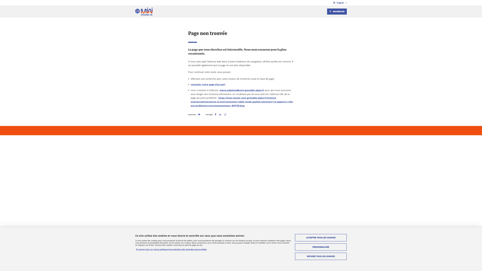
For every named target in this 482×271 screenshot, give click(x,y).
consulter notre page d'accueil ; (208, 84)
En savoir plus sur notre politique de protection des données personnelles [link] (171, 249)
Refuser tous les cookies (321, 256)
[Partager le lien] (225, 114)
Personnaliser (320, 247)
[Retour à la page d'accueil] (144, 12)
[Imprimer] (199, 114)
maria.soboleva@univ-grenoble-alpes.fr (242, 90)
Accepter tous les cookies (321, 237)
